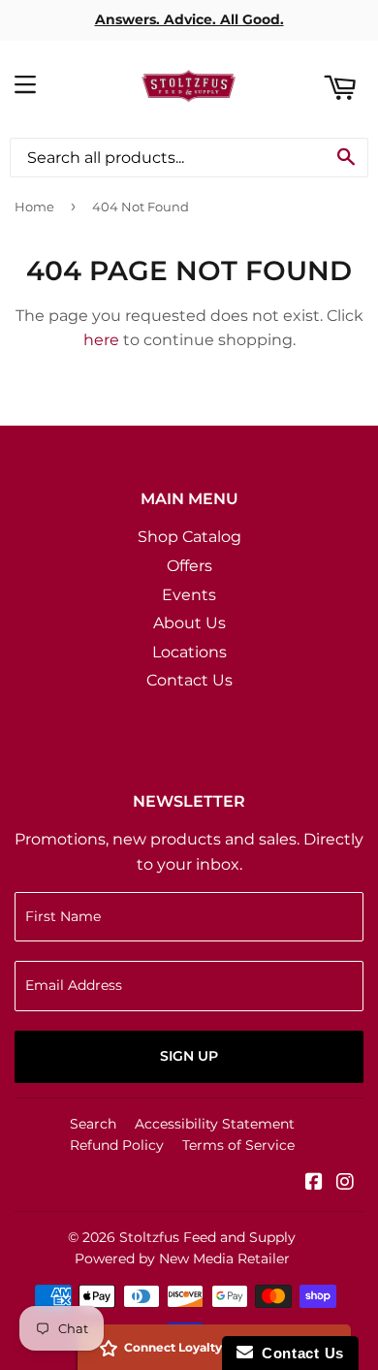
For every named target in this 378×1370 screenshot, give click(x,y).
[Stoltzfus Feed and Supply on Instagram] (345, 1183)
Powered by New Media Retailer (182, 1258)
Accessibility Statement (215, 1123)
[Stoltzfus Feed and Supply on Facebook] (314, 1183)
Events (189, 595)
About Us (189, 623)
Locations (189, 652)
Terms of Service (238, 1145)
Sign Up (189, 1056)
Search (93, 1123)
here (101, 340)
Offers (189, 566)
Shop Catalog (189, 536)
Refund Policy (117, 1145)
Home (34, 206)
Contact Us (189, 680)
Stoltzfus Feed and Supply (207, 1237)
